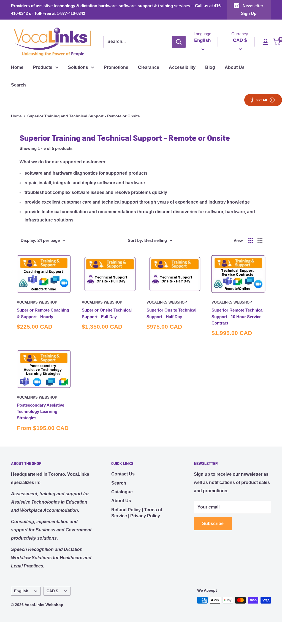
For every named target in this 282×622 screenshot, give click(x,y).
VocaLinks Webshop (37, 302)
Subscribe (213, 523)
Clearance (148, 67)
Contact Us (123, 474)
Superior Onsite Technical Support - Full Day (107, 313)
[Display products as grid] (250, 240)
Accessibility (182, 67)
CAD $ (52, 591)
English (21, 591)
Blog (210, 67)
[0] (276, 42)
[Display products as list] (259, 240)
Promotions (116, 67)
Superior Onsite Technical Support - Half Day (171, 313)
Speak (261, 100)
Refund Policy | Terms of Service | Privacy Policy (136, 512)
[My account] (265, 42)
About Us (235, 67)
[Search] (179, 42)
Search (18, 85)
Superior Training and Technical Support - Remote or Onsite (83, 116)
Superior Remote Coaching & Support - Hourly (43, 313)
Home (17, 67)
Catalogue (122, 492)
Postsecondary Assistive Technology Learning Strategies (40, 411)
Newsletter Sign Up (252, 9)
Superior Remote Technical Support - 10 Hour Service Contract (238, 316)
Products (42, 67)
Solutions (78, 67)
